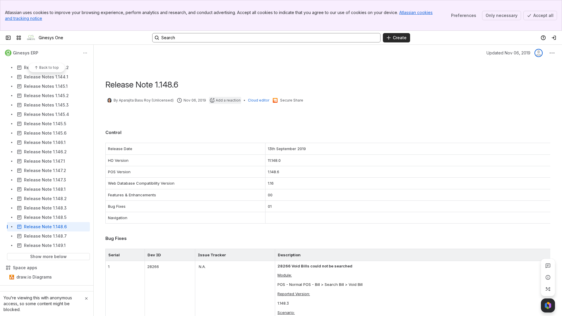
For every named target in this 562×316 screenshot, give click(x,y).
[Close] (86, 298)
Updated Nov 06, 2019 (508, 52)
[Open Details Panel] (548, 277)
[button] (139, 255)
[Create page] (548, 289)
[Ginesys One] (31, 37)
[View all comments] (548, 265)
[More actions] (85, 52)
